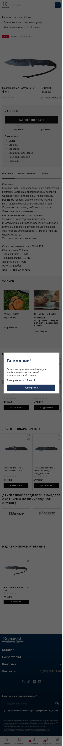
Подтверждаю (31, 387)
